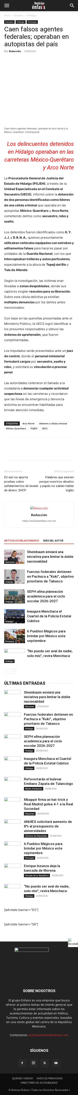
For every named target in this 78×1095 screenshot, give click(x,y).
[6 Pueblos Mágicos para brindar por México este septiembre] (14, 636)
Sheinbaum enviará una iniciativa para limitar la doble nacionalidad (50, 556)
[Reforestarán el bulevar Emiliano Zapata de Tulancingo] (12, 785)
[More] (46, 452)
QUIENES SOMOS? (22, 1078)
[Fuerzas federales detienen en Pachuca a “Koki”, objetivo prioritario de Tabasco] (14, 576)
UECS (44, 428)
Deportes (29, 813)
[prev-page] (6, 671)
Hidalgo (31, 15)
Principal (32, 21)
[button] (6, 5)
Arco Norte (28, 423)
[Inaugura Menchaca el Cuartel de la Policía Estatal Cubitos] (14, 616)
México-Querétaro (16, 428)
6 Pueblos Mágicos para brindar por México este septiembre (46, 636)
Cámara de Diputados (36, 835)
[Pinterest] (27, 452)
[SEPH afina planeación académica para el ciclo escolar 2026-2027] (14, 596)
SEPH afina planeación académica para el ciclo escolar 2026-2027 (46, 596)
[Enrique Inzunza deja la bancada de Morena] (12, 872)
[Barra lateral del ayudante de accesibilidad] (73, 942)
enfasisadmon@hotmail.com (48, 1035)
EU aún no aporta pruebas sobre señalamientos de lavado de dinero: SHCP (21, 483)
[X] (18, 452)
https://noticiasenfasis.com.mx (39, 520)
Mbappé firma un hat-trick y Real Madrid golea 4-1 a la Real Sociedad (48, 804)
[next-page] (13, 671)
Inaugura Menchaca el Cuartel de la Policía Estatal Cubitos (49, 616)
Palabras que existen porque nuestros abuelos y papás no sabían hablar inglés (56, 483)
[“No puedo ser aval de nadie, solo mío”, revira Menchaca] (14, 656)
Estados (18, 15)
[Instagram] (33, 1063)
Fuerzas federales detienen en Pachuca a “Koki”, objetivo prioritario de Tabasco (50, 576)
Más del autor (53, 540)
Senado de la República (37, 875)
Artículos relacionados (21, 540)
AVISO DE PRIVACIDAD (50, 1078)
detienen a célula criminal (53, 423)
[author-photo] (39, 508)
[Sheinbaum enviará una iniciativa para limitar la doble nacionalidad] (14, 557)
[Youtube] (56, 1063)
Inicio (7, 15)
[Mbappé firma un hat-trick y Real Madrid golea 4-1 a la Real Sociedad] (12, 805)
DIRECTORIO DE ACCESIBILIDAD (39, 1082)
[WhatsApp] (37, 452)
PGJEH (34, 428)
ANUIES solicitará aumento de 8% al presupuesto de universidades (48, 826)
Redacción (15, 51)
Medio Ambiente (33, 788)
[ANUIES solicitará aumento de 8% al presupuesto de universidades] (12, 827)
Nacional (9, 562)
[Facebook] (8, 452)
